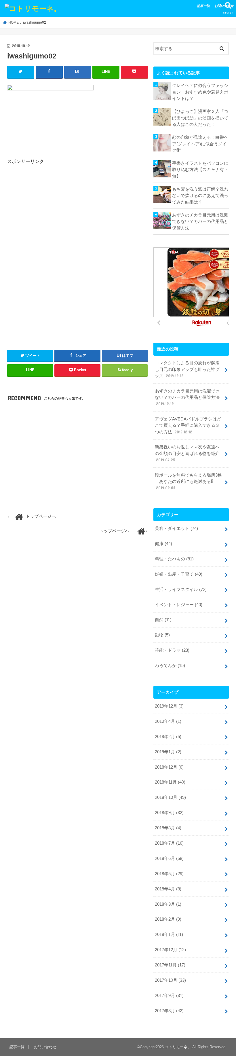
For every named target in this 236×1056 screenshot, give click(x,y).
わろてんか (170, 665)
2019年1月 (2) (168, 752)
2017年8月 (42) (169, 1010)
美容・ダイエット (176, 528)
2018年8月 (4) (168, 828)
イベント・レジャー (178, 604)
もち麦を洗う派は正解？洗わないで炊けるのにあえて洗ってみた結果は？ (200, 195)
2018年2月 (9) (168, 919)
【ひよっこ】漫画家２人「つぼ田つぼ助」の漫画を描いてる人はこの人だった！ (200, 117)
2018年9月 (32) (169, 812)
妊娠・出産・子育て (178, 574)
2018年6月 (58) (169, 858)
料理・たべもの (174, 559)
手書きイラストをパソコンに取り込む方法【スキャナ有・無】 (200, 169)
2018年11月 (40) (170, 782)
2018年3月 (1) (168, 904)
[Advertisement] (55, 213)
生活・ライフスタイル (181, 589)
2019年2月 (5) (168, 736)
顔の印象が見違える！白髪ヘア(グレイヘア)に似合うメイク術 (200, 143)
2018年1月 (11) (169, 934)
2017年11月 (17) (170, 965)
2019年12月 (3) (169, 706)
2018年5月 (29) (169, 873)
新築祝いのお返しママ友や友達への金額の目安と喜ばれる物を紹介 (187, 453)
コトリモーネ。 (178, 1047)
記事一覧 (203, 5)
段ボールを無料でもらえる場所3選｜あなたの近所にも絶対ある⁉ (188, 481)
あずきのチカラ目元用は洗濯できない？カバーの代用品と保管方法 (200, 221)
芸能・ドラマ (172, 650)
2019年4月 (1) (168, 721)
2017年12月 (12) (170, 949)
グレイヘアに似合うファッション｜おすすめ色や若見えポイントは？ (200, 92)
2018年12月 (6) (169, 767)
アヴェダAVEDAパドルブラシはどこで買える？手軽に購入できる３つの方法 (188, 425)
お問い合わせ (224, 5)
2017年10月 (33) (170, 980)
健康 (163, 543)
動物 (162, 635)
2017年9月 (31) (169, 995)
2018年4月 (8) (168, 889)
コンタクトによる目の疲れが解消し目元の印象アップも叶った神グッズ (187, 369)
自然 (163, 619)
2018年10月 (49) (170, 797)
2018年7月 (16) (169, 843)
